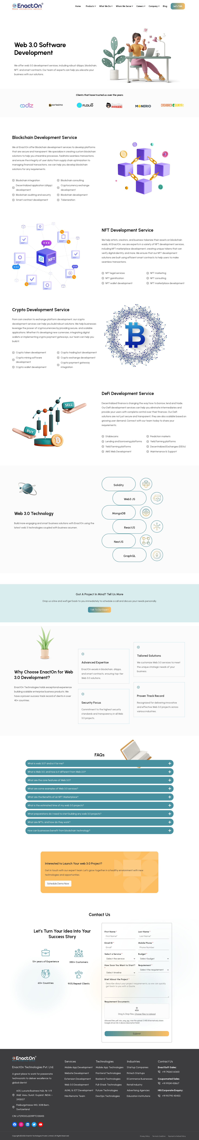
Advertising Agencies (138, 1090)
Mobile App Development (79, 1067)
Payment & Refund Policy (177, 1136)
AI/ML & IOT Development (79, 1090)
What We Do (105, 6)
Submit (137, 1033)
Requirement (145, 965)
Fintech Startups (136, 1073)
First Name (111, 931)
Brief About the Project (117, 979)
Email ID (109, 943)
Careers (139, 6)
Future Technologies (107, 1090)
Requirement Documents (117, 1001)
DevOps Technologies (108, 1096)
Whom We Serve (123, 6)
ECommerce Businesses (139, 1078)
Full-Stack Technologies (109, 1084)
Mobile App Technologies (109, 1067)
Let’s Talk (177, 6)
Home (78, 6)
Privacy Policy (145, 1136)
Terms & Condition (158, 1136)
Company (153, 6)
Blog (165, 6)
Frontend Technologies (108, 1073)
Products (90, 6)
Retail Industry (134, 1084)
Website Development (77, 1073)
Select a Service (113, 954)
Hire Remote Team (75, 1096)
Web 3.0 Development (77, 1084)
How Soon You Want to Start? (120, 966)
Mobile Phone (145, 943)
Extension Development (78, 1078)
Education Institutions (138, 1096)
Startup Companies (137, 1067)
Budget (142, 954)
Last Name (144, 931)
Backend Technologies (108, 1078)
